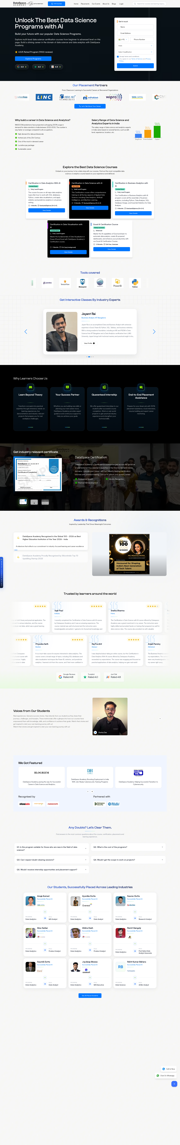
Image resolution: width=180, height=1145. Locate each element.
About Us (106, 4)
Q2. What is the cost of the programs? (110, 847)
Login (121, 4)
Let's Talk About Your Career (91, 106)
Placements (85, 4)
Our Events (96, 4)
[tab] (23, 501)
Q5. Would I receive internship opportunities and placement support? (47, 869)
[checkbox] (118, 56)
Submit (135, 66)
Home (76, 4)
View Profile (88, 343)
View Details (47, 210)
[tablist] (34, 502)
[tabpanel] (34, 476)
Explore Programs (33, 58)
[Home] (28, 4)
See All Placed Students (90, 995)
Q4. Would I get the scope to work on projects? (114, 860)
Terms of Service (136, 59)
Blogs (114, 4)
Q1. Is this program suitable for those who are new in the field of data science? (47, 848)
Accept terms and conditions (129, 56)
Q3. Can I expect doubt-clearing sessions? (35, 860)
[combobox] (123, 39)
